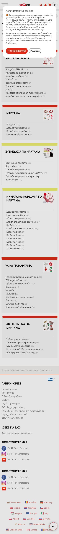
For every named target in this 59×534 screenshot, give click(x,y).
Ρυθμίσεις (35, 51)
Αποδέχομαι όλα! (17, 50)
